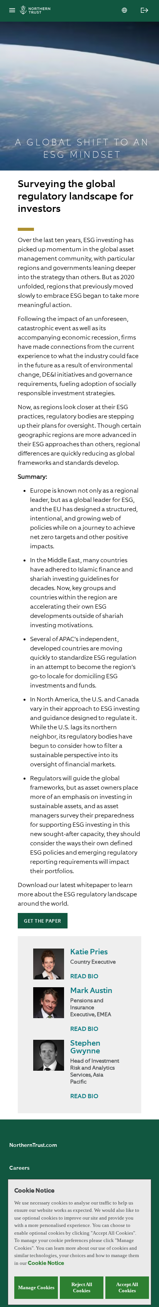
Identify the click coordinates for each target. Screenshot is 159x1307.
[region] (79, 1242)
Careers (19, 1168)
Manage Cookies (36, 1287)
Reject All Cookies (81, 1287)
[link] (84, 977)
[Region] (125, 11)
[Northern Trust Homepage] (37, 11)
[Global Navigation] (12, 10)
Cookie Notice (46, 1263)
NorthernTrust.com (33, 1145)
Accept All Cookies (127, 1287)
